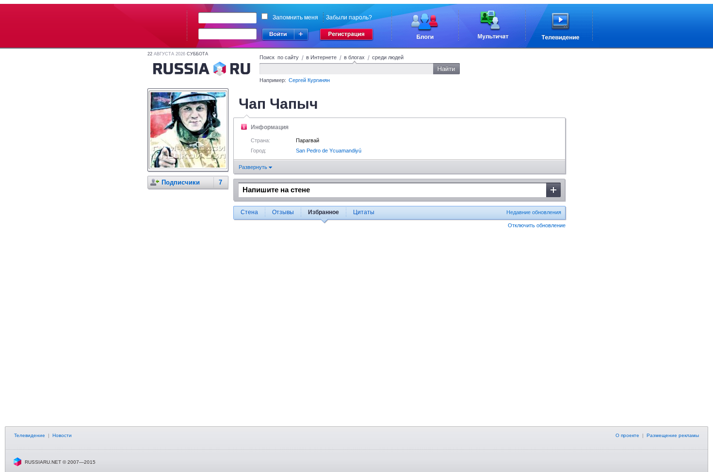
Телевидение (29, 435)
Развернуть (254, 167)
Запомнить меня (295, 17)
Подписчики (181, 182)
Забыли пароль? (349, 17)
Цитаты (363, 212)
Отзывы (283, 212)
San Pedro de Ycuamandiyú (328, 150)
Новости (62, 435)
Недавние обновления (533, 212)
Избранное (323, 212)
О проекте (627, 435)
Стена (249, 212)
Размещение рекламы (673, 435)
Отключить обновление (537, 225)
